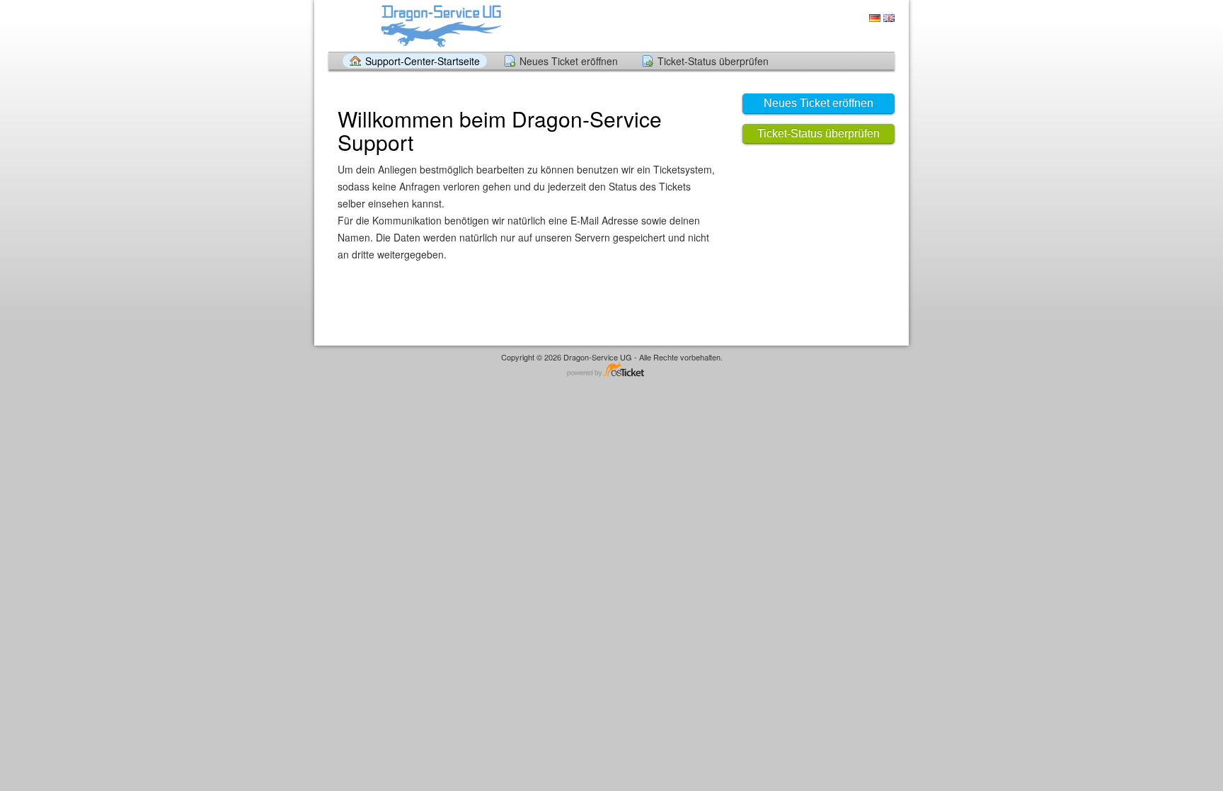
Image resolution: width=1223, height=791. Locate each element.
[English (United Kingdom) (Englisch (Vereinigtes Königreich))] (889, 18)
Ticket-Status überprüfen (713, 61)
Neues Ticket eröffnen (568, 61)
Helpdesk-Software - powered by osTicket (611, 371)
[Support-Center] (440, 25)
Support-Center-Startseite (422, 61)
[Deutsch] (874, 18)
